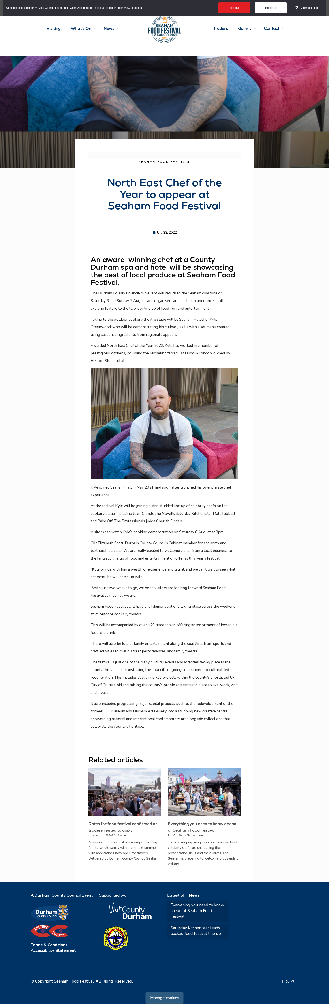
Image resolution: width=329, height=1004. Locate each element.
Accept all (234, 7)
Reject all (271, 7)
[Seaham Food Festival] (164, 28)
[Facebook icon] (282, 981)
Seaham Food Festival (165, 162)
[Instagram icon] (292, 981)
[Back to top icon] (307, 995)
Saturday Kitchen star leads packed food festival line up (196, 930)
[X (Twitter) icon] (287, 981)
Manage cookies (164, 997)
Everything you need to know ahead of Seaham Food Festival (197, 910)
